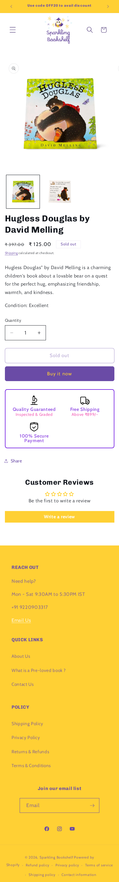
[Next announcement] (108, 6)
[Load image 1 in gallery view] (23, 191)
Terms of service (99, 865)
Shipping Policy (27, 723)
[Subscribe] (92, 805)
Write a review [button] (59, 516)
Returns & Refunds (30, 751)
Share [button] (16, 461)
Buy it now (59, 373)
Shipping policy (42, 874)
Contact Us (23, 684)
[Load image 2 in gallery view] (59, 191)
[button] (13, 30)
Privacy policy (67, 865)
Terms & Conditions (31, 765)
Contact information (79, 874)
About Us (21, 656)
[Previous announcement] (11, 6)
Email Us (21, 620)
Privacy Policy (26, 737)
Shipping (11, 253)
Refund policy (37, 865)
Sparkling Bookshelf (56, 857)
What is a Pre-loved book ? (39, 670)
